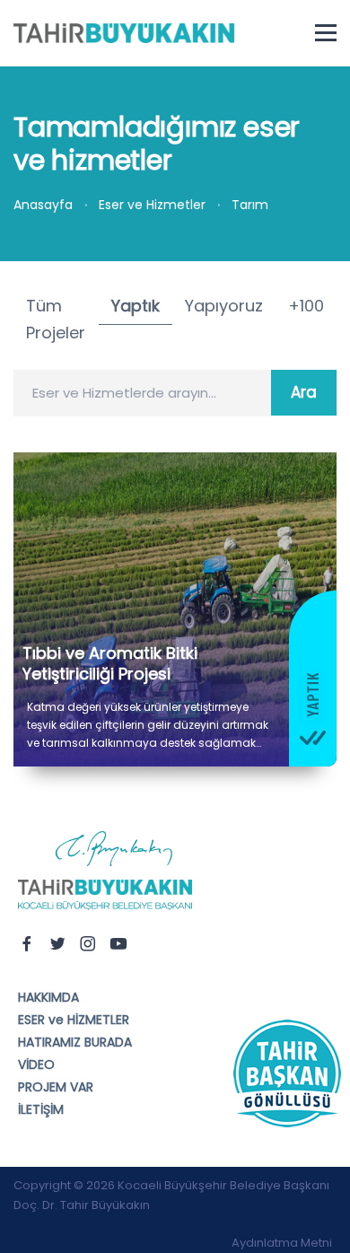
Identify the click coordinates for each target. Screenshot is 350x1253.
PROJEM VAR (55, 1087)
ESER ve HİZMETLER (73, 1020)
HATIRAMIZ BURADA (75, 1042)
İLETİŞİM (41, 1109)
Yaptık (135, 305)
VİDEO (36, 1064)
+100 (306, 305)
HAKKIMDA (48, 997)
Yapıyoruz (224, 305)
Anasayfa (43, 205)
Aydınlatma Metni (282, 1242)
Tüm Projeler (55, 319)
